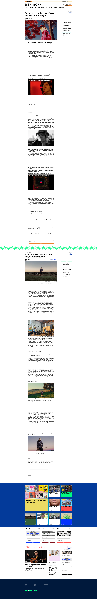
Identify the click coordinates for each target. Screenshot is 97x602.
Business (35, 586)
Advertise (49, 581)
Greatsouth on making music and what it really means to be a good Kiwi (40, 213)
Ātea (35, 7)
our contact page (56, 595)
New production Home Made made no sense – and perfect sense (39, 466)
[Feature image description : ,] (54, 553)
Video (25, 581)
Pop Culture (31, 7)
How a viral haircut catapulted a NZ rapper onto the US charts (39, 215)
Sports (35, 584)
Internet (26, 584)
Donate (54, 581)
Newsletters (55, 7)
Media (35, 585)
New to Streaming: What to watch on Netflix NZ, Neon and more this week (41, 471)
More (46, 7)
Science (26, 586)
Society (35, 581)
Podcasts (50, 7)
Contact (45, 581)
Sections (42, 7)
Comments (55, 259)
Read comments (41, 481)
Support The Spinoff (28, 1)
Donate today (67, 5)
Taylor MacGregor (29, 18)
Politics (27, 7)
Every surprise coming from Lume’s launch (36, 211)
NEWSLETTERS (66, 549)
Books (39, 7)
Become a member (61, 7)
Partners (26, 585)
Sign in (70, 1)
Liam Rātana (28, 259)
